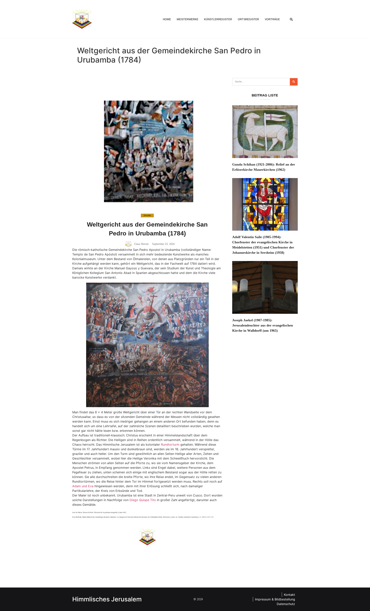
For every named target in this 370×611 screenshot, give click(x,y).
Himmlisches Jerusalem (107, 599)
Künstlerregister (218, 19)
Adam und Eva (82, 486)
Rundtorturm (170, 444)
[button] (291, 19)
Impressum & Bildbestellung (275, 599)
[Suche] (294, 81)
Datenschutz (286, 604)
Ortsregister (248, 19)
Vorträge (272, 19)
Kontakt (289, 595)
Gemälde (147, 215)
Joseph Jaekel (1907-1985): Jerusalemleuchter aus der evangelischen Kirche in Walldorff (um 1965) (262, 325)
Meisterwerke (187, 19)
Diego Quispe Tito (143, 500)
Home (167, 19)
